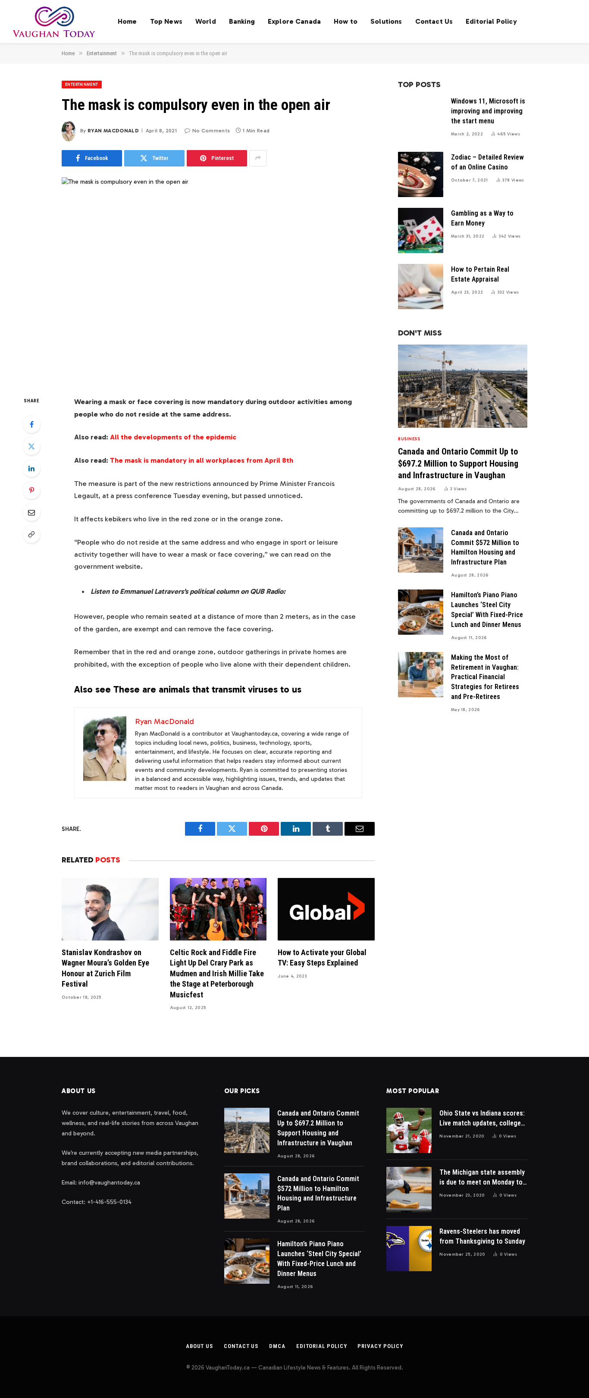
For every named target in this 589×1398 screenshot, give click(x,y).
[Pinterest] (31, 490)
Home (127, 21)
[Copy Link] (31, 534)
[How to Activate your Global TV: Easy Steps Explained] (326, 909)
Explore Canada (294, 21)
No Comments (211, 131)
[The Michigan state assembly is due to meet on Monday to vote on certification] (409, 1189)
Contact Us (434, 21)
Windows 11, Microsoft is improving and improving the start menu (488, 111)
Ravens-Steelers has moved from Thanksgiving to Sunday (482, 1236)
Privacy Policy (380, 1346)
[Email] (31, 512)
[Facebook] (31, 424)
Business (409, 439)
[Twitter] (31, 446)
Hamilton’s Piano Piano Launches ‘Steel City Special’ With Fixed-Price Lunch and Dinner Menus (487, 610)
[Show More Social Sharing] (257, 158)
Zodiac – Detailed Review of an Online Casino (487, 162)
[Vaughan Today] (54, 21)
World (205, 21)
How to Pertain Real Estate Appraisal (480, 274)
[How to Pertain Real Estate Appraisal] (420, 286)
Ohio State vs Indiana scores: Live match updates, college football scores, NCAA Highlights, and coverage (482, 1118)
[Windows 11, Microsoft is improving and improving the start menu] (420, 118)
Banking (242, 21)
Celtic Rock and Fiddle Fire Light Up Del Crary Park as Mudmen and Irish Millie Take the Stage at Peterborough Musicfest (217, 973)
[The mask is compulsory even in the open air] (218, 279)
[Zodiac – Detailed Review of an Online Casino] (420, 174)
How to (345, 21)
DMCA (277, 1346)
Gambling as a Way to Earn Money (482, 218)
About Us (199, 1346)
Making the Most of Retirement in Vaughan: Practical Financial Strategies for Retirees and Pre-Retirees (485, 677)
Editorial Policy (491, 21)
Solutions (386, 21)
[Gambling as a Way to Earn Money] (420, 230)
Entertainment (81, 84)
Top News (166, 21)
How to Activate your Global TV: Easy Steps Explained (322, 957)
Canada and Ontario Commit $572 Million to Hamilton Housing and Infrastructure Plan (485, 548)
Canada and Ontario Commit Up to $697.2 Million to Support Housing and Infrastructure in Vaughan (458, 463)
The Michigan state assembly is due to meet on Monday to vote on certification (482, 1178)
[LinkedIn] (31, 468)
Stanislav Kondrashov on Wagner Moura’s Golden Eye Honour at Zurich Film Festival (105, 968)
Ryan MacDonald (113, 131)
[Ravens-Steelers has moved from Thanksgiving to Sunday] (409, 1248)
